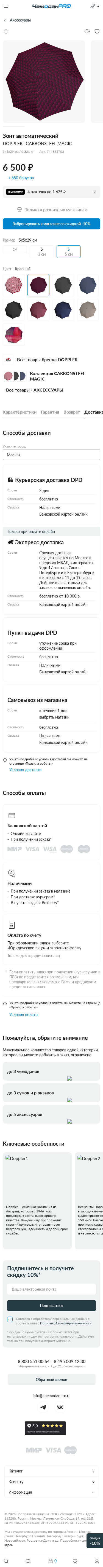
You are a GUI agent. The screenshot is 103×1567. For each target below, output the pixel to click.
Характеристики (20, 411)
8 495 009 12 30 (69, 1361)
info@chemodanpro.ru (52, 1395)
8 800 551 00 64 (33, 1361)
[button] (97, 1561)
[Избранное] (75, 1561)
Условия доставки (25, 769)
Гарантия (50, 411)
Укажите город (14, 446)
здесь (8, 1545)
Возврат (71, 411)
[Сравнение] (28, 1561)
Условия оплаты (23, 1014)
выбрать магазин (54, 717)
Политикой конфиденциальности (65, 1323)
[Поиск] (6, 1561)
